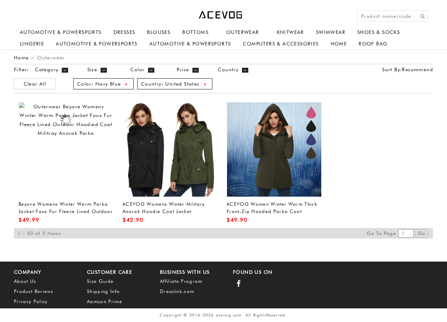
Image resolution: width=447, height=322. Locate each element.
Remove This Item (126, 84)
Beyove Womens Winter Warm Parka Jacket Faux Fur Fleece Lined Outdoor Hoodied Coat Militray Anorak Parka (66, 211)
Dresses (124, 32)
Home (339, 43)
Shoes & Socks (378, 32)
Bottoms (195, 32)
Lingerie (32, 43)
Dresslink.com (177, 291)
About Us (25, 281)
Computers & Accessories (280, 43)
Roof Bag (373, 43)
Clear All (35, 84)
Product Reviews (33, 291)
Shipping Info (103, 291)
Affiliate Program (181, 281)
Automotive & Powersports (61, 32)
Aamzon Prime (104, 301)
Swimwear (330, 32)
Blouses (158, 32)
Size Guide (100, 281)
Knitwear (290, 32)
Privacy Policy (31, 301)
